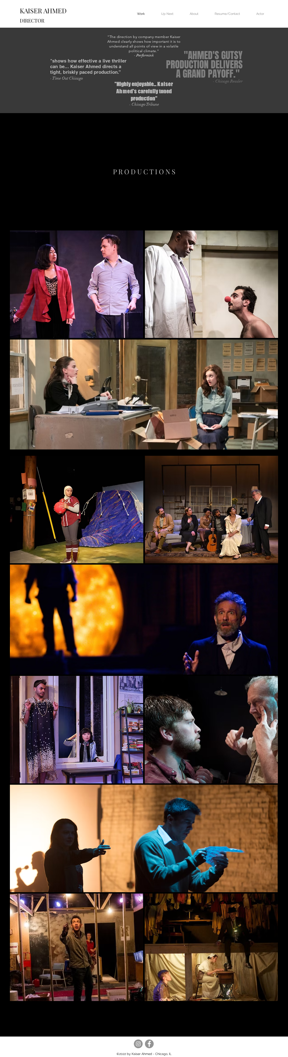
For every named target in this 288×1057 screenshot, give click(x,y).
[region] (144, 171)
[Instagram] (138, 1043)
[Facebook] (149, 1043)
